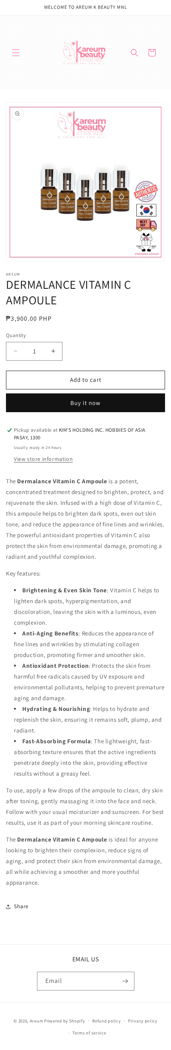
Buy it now (85, 403)
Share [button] (21, 906)
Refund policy (106, 1021)
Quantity (16, 335)
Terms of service (89, 1033)
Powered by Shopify (64, 1020)
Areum (37, 1020)
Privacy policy (142, 1021)
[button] (16, 53)
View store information (43, 458)
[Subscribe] (125, 981)
